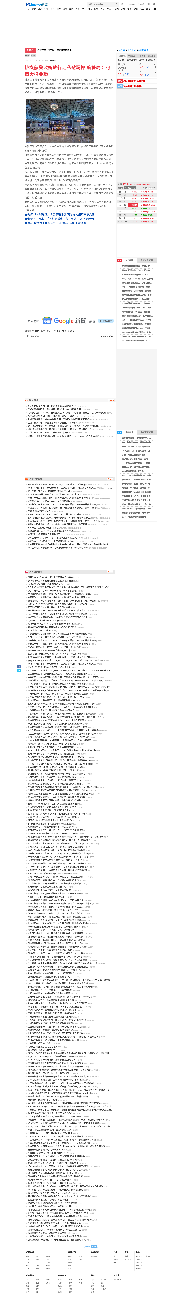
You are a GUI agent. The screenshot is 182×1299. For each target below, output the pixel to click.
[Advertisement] (70, 360)
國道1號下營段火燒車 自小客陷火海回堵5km (49, 1180)
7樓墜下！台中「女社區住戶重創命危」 (46, 897)
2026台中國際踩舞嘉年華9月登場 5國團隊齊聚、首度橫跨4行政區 (59, 740)
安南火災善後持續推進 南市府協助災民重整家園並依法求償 (56, 797)
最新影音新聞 (147, 432)
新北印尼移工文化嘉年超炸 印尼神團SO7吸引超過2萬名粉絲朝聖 (151, 455)
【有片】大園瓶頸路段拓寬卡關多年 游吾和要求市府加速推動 (57, 1020)
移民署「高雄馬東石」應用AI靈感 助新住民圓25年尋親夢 (55, 800)
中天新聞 (52, 61)
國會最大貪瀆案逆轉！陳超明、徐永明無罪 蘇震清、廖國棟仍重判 (60, 429)
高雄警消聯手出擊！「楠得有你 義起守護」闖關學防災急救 (56, 780)
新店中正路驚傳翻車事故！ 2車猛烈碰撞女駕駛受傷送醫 (55, 724)
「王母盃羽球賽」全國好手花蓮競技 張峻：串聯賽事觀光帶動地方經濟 (62, 1140)
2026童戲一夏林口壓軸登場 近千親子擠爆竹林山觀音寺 (147, 451)
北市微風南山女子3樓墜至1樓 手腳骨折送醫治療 (51, 700)
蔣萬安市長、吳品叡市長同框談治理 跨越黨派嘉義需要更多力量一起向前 (63, 508)
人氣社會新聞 (147, 260)
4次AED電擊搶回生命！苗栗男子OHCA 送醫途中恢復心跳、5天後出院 (62, 750)
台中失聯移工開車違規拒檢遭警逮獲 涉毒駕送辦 (50, 581)
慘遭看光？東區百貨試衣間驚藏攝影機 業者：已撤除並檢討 (56, 774)
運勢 (78, 9)
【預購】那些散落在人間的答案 (42, 1047)
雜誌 (136, 9)
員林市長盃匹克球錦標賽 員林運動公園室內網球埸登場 (54, 1080)
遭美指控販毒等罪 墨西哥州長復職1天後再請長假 (52, 406)
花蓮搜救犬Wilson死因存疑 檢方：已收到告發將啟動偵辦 (55, 913)
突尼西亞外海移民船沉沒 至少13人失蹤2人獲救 (143, 320)
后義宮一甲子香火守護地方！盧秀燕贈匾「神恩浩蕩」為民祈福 (150, 488)
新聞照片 (62, 1275)
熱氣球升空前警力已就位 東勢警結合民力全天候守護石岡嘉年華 (58, 960)
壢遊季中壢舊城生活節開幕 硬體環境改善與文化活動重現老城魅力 (60, 1096)
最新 (27, 1256)
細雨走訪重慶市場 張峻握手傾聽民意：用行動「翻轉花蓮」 (56, 937)
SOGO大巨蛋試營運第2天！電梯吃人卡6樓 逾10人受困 (147, 475)
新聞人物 (72, 1252)
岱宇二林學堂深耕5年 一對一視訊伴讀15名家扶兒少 (145, 504)
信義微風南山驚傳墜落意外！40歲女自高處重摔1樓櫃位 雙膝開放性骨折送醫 (65, 717)
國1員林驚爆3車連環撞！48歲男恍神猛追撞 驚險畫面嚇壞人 (57, 1240)
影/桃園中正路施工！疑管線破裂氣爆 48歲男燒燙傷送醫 (55, 1216)
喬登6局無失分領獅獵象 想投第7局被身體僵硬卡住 (145, 324)
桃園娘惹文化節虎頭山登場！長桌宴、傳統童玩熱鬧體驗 (54, 920)
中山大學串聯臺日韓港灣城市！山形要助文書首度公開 (53, 1040)
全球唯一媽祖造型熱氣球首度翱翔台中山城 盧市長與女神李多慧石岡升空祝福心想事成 (69, 980)
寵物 (48, 1256)
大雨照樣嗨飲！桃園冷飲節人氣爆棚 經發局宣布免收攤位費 (56, 900)
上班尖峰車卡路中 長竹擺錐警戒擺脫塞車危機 (50, 950)
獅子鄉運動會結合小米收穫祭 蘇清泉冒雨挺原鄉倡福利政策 (56, 1156)
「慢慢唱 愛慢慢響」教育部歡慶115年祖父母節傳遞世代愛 (55, 957)
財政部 (71, 331)
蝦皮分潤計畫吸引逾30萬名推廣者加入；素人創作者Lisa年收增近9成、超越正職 (65, 660)
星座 (84, 9)
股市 (123, 4)
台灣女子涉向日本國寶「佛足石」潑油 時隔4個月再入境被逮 (56, 940)
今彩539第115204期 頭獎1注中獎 (137, 279)
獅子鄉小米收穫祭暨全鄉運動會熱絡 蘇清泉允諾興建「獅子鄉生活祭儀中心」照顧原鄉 (68, 1053)
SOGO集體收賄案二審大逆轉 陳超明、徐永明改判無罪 (54, 409)
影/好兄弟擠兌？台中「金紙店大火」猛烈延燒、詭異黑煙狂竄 (57, 917)
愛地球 (103, 1289)
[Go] (116, 4)
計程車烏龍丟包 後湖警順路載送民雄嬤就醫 (49, 993)
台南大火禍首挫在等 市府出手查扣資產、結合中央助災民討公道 (58, 637)
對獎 (127, 1252)
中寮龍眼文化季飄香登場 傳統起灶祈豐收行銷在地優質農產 (56, 597)
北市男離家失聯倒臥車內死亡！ (42, 1050)
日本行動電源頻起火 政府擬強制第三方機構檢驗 (144, 299)
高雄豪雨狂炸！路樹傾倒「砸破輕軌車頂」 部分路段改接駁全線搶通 (60, 840)
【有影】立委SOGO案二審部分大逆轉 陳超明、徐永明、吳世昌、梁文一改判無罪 (67, 413)
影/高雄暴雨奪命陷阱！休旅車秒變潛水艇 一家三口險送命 (56, 863)
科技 (59, 9)
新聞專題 (95, 1252)
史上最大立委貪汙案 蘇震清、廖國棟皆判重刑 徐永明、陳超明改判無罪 (63, 426)
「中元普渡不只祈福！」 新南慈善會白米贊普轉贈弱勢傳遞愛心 (58, 684)
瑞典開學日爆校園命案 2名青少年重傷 (46, 1150)
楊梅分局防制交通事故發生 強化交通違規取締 (50, 890)
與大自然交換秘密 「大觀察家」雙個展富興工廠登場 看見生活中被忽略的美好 (65, 1186)
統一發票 (128, 1259)
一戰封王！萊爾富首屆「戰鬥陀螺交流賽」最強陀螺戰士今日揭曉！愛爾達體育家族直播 (69, 1110)
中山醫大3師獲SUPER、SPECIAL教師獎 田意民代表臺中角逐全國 (59, 1093)
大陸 (154, 9)
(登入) (154, 4)
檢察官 (49, 331)
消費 (123, 9)
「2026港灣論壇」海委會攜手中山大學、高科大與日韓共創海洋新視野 (61, 1083)
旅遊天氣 (139, 1262)
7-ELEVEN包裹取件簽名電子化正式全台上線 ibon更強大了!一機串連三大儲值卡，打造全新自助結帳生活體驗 (79, 587)
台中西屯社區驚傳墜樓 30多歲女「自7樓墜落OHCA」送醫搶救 (58, 867)
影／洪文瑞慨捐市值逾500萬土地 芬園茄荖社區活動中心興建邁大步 (60, 843)
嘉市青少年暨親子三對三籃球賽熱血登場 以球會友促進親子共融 (58, 1063)
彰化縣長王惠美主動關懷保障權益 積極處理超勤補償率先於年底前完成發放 (64, 1103)
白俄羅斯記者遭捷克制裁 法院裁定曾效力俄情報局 (144, 274)
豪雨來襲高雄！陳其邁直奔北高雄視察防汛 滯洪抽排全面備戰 (57, 727)
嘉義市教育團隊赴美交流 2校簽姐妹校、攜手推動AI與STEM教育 (59, 997)
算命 (115, 1256)
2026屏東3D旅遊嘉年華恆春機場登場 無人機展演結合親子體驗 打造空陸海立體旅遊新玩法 (72, 1126)
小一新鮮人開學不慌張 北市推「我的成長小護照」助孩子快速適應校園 (62, 504)
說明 (148, 4)
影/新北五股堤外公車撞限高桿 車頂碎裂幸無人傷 (51, 1183)
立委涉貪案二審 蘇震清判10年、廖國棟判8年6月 (51, 423)
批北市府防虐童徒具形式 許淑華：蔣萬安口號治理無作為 (55, 1033)
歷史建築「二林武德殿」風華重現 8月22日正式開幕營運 (54, 1223)
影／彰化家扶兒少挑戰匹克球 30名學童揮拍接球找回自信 (55, 1190)
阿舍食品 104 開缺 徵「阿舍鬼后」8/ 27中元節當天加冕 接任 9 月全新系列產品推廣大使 (69, 670)
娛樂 (96, 9)
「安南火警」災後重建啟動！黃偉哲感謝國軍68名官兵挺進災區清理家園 (62, 714)
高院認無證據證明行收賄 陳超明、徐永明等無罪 (51, 416)
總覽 (92, 1280)
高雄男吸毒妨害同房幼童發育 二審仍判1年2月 (49, 1206)
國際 (65, 9)
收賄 (37, 331)
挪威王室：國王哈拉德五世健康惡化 (54, 50)
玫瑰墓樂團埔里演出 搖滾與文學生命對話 (49, 1200)
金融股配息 (143, 50)
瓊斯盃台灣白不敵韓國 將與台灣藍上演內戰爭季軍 (145, 312)
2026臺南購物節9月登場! (133, 471)
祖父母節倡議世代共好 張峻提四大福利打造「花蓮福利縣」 (56, 933)
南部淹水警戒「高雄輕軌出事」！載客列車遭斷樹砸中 (53, 880)
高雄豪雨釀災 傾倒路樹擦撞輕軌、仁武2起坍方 (51, 827)
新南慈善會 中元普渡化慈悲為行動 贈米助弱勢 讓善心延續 (55, 767)
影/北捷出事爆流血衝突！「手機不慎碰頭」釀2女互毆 (53, 1056)
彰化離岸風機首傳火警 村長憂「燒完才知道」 (50, 1073)
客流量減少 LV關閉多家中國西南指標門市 (140, 291)
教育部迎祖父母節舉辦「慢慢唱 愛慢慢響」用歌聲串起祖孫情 (57, 947)
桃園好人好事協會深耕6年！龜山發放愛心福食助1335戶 (54, 910)
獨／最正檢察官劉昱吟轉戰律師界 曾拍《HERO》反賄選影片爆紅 (59, 1196)
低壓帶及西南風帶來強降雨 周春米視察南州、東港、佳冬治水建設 (151, 479)
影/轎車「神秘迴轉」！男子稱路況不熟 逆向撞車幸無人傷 (60, 214)
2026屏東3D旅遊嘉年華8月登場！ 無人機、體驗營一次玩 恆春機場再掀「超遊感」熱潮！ (71, 1090)
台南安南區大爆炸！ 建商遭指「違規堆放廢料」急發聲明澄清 (57, 1003)
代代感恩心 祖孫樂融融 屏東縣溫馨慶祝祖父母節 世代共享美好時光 (59, 1070)
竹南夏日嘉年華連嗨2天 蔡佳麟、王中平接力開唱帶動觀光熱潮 (58, 694)
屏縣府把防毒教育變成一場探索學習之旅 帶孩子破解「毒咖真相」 (59, 1076)
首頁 (28, 9)
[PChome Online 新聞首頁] (58, 4)
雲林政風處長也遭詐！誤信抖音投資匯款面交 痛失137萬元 (56, 907)
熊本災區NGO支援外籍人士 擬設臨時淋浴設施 (143, 336)
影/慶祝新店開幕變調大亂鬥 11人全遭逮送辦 (49, 1130)
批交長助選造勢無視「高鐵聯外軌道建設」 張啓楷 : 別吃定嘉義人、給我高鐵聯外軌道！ (69, 544)
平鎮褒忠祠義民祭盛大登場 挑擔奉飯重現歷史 (49, 1017)
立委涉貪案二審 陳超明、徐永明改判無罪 (48, 432)
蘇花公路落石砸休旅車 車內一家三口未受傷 (142, 459)
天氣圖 (138, 1269)
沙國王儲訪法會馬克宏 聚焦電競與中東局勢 (142, 303)
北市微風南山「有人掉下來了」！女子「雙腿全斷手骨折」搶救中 (58, 923)
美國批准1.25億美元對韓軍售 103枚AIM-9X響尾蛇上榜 (54, 1163)
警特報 (148, 1256)
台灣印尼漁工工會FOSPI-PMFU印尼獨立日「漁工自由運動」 (57, 877)
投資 (92, 1286)
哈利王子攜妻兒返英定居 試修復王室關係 (141, 287)
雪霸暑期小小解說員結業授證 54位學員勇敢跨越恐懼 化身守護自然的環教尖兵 (66, 1120)
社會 (46, 9)
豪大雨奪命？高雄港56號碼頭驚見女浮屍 (47, 887)
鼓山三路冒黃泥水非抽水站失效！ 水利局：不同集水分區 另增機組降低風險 (63, 1123)
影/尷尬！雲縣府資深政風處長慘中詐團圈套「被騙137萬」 (55, 970)
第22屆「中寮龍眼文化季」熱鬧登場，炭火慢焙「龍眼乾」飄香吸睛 (60, 764)
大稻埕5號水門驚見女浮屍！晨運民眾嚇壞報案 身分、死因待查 (58, 857)
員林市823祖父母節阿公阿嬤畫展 (136, 492)
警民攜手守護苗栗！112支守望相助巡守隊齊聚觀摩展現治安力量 (58, 1213)
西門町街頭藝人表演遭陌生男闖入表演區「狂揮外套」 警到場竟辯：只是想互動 (65, 837)
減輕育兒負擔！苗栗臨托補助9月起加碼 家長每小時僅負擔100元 (59, 1210)
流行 (48, 1269)
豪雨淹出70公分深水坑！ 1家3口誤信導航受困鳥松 (52, 817)
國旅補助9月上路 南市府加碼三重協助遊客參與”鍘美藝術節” (56, 1176)
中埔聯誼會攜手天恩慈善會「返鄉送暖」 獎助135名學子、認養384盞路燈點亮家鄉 (67, 690)
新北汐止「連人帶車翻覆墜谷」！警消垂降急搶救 (51, 747)
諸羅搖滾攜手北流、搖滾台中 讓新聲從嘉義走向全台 (53, 777)
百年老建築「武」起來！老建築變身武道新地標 (50, 1133)
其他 (48, 1283)
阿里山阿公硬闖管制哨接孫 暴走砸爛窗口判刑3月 (52, 1060)
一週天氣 (139, 1259)
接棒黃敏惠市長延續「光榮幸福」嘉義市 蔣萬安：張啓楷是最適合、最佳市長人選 (66, 680)
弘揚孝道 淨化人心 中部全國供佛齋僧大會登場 (143, 496)
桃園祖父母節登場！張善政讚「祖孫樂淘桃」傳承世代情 (54, 1027)
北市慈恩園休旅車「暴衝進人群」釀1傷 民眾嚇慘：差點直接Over (59, 760)
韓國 (64, 331)
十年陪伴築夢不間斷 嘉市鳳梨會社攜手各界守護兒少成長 (54, 1116)
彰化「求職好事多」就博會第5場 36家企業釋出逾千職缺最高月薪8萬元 (62, 488)
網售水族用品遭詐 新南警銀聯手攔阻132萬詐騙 (51, 1000)
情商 (48, 1259)
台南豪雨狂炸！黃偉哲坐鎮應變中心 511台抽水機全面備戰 (56, 720)
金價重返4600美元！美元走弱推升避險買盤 (48, 1153)
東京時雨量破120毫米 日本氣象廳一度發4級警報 (144, 316)
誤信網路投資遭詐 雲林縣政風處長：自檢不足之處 (52, 807)
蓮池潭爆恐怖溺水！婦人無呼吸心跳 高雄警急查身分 (53, 754)
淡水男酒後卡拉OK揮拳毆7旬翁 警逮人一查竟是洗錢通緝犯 (56, 847)
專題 (34, 9)
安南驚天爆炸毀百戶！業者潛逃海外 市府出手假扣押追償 (55, 830)
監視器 (57, 331)
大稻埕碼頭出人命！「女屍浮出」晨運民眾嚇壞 (50, 990)
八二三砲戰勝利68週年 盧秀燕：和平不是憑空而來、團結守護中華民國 (62, 734)
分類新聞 (30, 1252)
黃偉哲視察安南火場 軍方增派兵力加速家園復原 (51, 710)
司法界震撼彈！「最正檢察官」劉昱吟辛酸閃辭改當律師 (54, 943)
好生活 (103, 1280)
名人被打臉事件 (132, 86)
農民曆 (121, 50)
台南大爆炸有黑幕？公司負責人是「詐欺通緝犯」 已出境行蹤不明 (59, 1143)
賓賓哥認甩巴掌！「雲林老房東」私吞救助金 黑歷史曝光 (59, 218)
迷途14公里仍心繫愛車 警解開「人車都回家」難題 (52, 833)
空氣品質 (132, 56)
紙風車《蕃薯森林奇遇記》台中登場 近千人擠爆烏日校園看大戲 (58, 737)
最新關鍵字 (117, 1280)
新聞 (27, 55)
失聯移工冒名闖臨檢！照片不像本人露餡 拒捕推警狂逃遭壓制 (57, 870)
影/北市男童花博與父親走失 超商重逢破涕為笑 (50, 1113)
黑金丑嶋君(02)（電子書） (40, 1043)
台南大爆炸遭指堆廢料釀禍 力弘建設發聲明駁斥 (51, 973)
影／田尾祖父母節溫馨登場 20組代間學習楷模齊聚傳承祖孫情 (150, 517)
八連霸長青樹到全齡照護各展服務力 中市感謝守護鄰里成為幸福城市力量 (62, 963)
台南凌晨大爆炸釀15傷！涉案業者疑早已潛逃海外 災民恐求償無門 (60, 987)
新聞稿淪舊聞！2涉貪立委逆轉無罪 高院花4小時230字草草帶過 (58, 419)
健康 (90, 9)
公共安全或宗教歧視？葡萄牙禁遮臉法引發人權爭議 (52, 1160)
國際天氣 (139, 1266)
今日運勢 (131, 50)
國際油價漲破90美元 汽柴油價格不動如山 (141, 283)
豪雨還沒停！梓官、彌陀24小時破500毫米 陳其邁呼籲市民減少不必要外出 (64, 521)
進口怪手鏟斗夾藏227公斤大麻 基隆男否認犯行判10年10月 (56, 814)
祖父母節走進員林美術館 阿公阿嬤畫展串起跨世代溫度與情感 (57, 634)
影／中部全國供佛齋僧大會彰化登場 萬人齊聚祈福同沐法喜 (56, 850)
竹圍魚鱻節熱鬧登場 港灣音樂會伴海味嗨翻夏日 (50, 1023)
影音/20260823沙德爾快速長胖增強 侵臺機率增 (50, 873)
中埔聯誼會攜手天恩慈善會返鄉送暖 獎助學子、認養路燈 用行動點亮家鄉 (62, 787)
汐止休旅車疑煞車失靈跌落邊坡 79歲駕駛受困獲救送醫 (54, 883)
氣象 (138, 1252)
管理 (92, 1289)
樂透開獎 (151, 56)
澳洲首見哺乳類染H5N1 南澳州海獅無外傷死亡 (143, 328)
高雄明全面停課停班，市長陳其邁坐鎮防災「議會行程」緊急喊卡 (58, 614)
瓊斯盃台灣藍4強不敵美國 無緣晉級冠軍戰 (141, 332)
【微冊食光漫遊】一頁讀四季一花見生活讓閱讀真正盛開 (54, 1236)
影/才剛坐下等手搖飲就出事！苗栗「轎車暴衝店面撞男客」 (56, 1007)
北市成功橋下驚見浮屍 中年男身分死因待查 (49, 1193)
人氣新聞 (125, 260)
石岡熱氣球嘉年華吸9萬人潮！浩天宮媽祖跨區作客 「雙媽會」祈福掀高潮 (63, 1037)
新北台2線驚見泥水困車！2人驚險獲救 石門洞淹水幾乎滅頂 (56, 1136)
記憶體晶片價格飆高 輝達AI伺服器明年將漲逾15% (145, 266)
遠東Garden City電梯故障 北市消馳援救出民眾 (143, 508)
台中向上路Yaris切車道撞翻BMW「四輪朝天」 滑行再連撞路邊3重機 (60, 707)
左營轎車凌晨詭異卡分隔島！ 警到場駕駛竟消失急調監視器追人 (58, 967)
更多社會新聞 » (107, 336)
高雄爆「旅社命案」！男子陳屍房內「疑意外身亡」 (52, 930)
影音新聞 (30, 1275)
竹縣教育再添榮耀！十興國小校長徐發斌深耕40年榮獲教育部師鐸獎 (60, 594)
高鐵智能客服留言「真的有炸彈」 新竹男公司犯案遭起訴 (55, 1226)
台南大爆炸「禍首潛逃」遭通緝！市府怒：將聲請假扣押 (54, 893)
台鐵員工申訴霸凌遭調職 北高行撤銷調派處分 (49, 810)
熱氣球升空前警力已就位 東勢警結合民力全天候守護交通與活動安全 (61, 704)
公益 (102, 1286)
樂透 (126, 1256)
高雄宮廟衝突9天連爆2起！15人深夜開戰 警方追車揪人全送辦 (58, 983)
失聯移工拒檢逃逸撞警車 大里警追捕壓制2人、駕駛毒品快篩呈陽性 (60, 794)
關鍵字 (116, 1275)
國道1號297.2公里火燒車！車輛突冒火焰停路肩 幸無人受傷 (56, 953)
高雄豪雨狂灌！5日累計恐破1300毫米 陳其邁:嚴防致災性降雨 (150, 438)
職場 (71, 9)
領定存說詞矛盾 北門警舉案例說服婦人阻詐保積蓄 (52, 1010)
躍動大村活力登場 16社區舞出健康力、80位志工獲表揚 (54, 1230)
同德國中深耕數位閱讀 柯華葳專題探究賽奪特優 (50, 1030)
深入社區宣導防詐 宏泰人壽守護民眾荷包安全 (49, 667)
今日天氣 (122, 56)
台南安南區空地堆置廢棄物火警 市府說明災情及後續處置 (55, 1066)
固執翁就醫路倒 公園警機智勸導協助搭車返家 (50, 977)
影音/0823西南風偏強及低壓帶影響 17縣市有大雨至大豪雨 (55, 927)
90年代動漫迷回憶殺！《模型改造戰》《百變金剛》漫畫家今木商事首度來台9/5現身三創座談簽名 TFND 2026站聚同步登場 (86, 1106)
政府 (148, 9)
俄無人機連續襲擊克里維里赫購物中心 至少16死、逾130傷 (56, 1170)
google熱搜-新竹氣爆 (134, 80)
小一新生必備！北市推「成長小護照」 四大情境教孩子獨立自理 (58, 853)
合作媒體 (141, 4)
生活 (109, 9)
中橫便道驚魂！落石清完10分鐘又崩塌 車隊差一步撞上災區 (56, 860)
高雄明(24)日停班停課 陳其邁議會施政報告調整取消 (52, 627)
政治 (40, 9)
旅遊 (129, 9)
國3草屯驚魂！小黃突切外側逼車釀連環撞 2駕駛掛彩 (53, 770)
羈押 (43, 331)
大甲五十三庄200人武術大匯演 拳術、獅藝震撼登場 (53, 744)
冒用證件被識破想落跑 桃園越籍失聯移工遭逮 (49, 824)
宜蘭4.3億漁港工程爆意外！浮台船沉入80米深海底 (55, 223)
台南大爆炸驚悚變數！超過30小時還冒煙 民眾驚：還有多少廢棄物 (60, 903)
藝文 (102, 1283)
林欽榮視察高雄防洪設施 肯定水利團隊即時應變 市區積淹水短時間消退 (63, 730)
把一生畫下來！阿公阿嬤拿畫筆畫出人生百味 (142, 446)
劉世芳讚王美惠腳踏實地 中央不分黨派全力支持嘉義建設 (55, 784)
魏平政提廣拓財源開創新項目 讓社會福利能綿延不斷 (52, 1173)
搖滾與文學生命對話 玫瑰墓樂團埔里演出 (48, 1233)
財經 (53, 9)
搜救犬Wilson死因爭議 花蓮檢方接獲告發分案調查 (52, 804)
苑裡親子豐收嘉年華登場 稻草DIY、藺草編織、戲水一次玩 (56, 697)
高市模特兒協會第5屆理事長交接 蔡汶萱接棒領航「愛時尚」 (57, 757)
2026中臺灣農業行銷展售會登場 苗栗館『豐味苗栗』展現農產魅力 (60, 1086)
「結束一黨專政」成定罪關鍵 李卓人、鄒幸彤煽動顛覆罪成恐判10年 (61, 1166)
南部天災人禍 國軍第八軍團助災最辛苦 (139, 500)
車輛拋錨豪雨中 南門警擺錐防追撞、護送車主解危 (52, 1013)
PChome (132, 4)
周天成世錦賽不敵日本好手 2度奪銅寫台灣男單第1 (144, 295)
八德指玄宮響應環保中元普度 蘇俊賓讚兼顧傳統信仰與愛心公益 (58, 790)
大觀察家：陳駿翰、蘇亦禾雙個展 (44, 1100)
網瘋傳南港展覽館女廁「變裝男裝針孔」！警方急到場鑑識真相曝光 (60, 1220)
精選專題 (94, 1256)
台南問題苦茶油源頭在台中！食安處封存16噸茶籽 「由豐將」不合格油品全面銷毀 (66, 1146)
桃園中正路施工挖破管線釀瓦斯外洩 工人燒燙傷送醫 (52, 1203)
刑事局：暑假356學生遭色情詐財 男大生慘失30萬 (51, 820)
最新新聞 (126, 432)
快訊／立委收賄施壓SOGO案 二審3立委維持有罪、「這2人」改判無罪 (61, 436)
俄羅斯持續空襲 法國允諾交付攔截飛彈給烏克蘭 (144, 270)
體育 (102, 9)
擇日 (115, 1262)
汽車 (142, 9)
